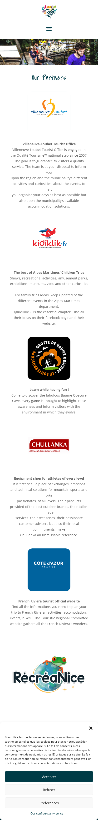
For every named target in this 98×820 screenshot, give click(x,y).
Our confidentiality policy (46, 813)
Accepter (49, 776)
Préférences (49, 802)
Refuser (49, 789)
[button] (90, 728)
